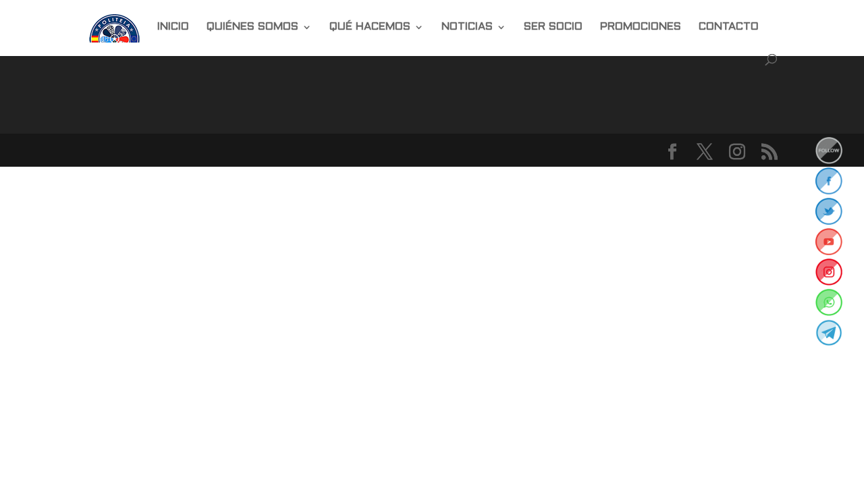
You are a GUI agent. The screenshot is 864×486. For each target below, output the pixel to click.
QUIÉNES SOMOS (252, 27)
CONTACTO (729, 27)
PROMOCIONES (640, 27)
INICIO (173, 27)
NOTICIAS (467, 27)
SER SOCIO (553, 27)
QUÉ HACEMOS (369, 27)
